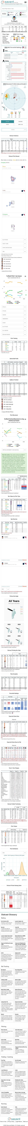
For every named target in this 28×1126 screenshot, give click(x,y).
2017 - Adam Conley (7, 268)
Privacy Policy (11, 1121)
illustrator (4, 37)
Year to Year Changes (14, 768)
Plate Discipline (14, 674)
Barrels (2, 927)
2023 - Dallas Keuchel (7, 263)
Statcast (7, 121)
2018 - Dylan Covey (7, 406)
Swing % (2, 795)
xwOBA (2, 778)
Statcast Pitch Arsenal (14, 156)
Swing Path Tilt (4, 1002)
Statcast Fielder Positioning (14, 804)
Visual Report (5, 39)
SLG (1, 775)
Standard (20, 121)
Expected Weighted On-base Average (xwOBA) (20, 943)
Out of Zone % (3, 789)
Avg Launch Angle (4, 784)
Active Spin (3, 1039)
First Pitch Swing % (4, 794)
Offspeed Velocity (4, 787)
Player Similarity (5, 41)
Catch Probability (5, 1092)
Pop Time (3, 1060)
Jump (16, 1070)
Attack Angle (18, 979)
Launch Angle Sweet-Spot (6, 936)
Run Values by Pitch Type (14, 496)
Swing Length (4, 979)
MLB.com (25, 1121)
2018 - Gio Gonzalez (7, 261)
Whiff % (2, 792)
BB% (1, 797)
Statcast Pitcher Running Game (14, 885)
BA (1, 772)
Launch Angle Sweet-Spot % (5, 781)
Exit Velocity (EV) (5, 921)
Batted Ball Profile (14, 358)
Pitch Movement (14, 415)
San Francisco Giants (17, 24)
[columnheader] (2, 139)
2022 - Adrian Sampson (8, 402)
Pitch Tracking (14, 338)
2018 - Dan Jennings (8, 399)
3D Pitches (4, 40)
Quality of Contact (14, 380)
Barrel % (2, 783)
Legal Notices (19, 1121)
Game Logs (20, 124)
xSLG (2, 776)
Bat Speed (3, 969)
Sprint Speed (4, 1107)
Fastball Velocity (4, 785)
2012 (7, 24)
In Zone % (2, 788)
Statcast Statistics (14, 135)
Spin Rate (17, 1039)
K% (1, 796)
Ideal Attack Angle (5, 989)
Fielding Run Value (19, 1080)
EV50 (2, 953)
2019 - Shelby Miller (7, 409)
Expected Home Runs (14, 716)
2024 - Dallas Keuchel (7, 259)
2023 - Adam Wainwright (8, 404)
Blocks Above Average (20, 1092)
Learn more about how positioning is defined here (9, 823)
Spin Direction (14, 519)
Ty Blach (14, 21)
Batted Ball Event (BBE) (20, 936)
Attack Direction (18, 989)
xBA (1, 773)
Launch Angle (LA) (19, 921)
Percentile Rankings (14, 693)
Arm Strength (18, 1060)
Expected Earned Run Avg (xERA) (21, 1047)
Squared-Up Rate (19, 1002)
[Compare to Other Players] (23, 47)
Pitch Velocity (4, 1029)
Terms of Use (3, 1121)
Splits (7, 124)
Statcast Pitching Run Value (14, 650)
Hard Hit (17, 927)
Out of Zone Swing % (4, 791)
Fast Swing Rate (18, 969)
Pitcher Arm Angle (14, 596)
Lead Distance (4, 1070)
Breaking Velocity (4, 786)
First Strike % (3, 793)
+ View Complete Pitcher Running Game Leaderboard (11, 908)
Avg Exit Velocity (3, 780)
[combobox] (14, 8)
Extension (3, 1047)
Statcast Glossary (9, 914)
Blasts (2, 1014)
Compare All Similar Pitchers (7, 271)
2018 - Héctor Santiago (7, 266)
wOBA (2, 777)
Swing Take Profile (6, 42)
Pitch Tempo (14, 826)
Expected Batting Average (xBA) (7, 943)
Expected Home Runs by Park (14, 742)
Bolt (16, 1107)
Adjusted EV (17, 953)
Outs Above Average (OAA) (5, 1080)
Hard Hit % (3, 779)
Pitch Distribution (14, 848)
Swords (16, 1014)
